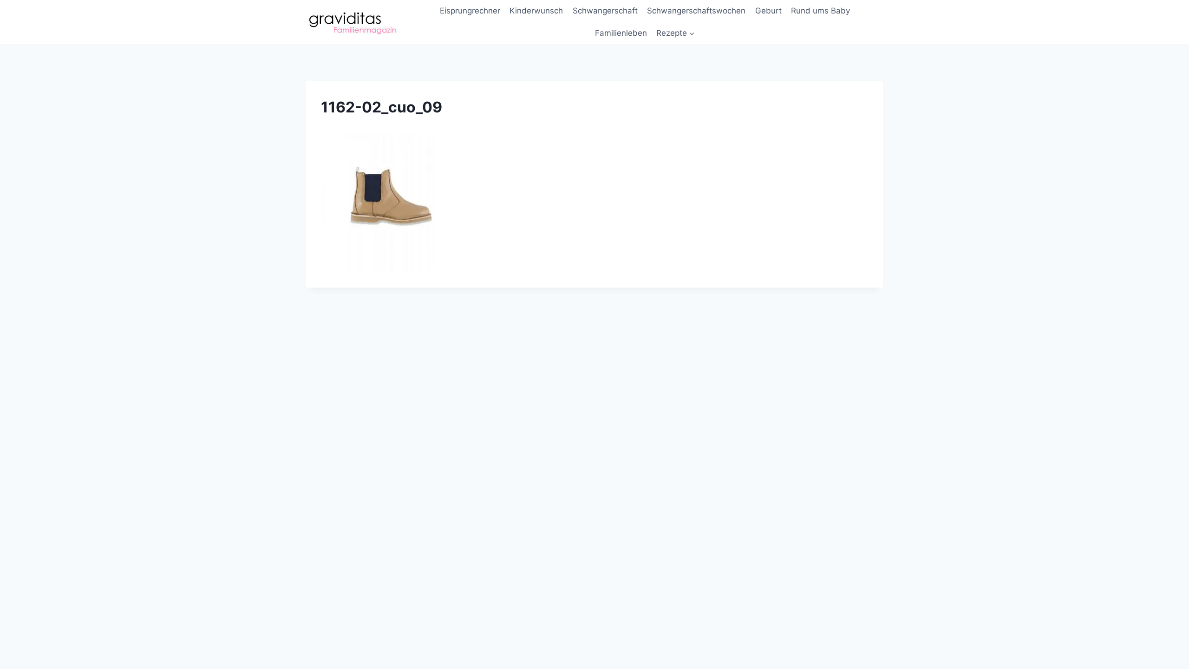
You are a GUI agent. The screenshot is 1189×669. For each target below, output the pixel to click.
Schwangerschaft (605, 10)
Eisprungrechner (470, 10)
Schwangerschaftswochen (696, 10)
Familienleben (621, 33)
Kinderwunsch (536, 10)
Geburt (768, 10)
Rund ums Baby (820, 10)
